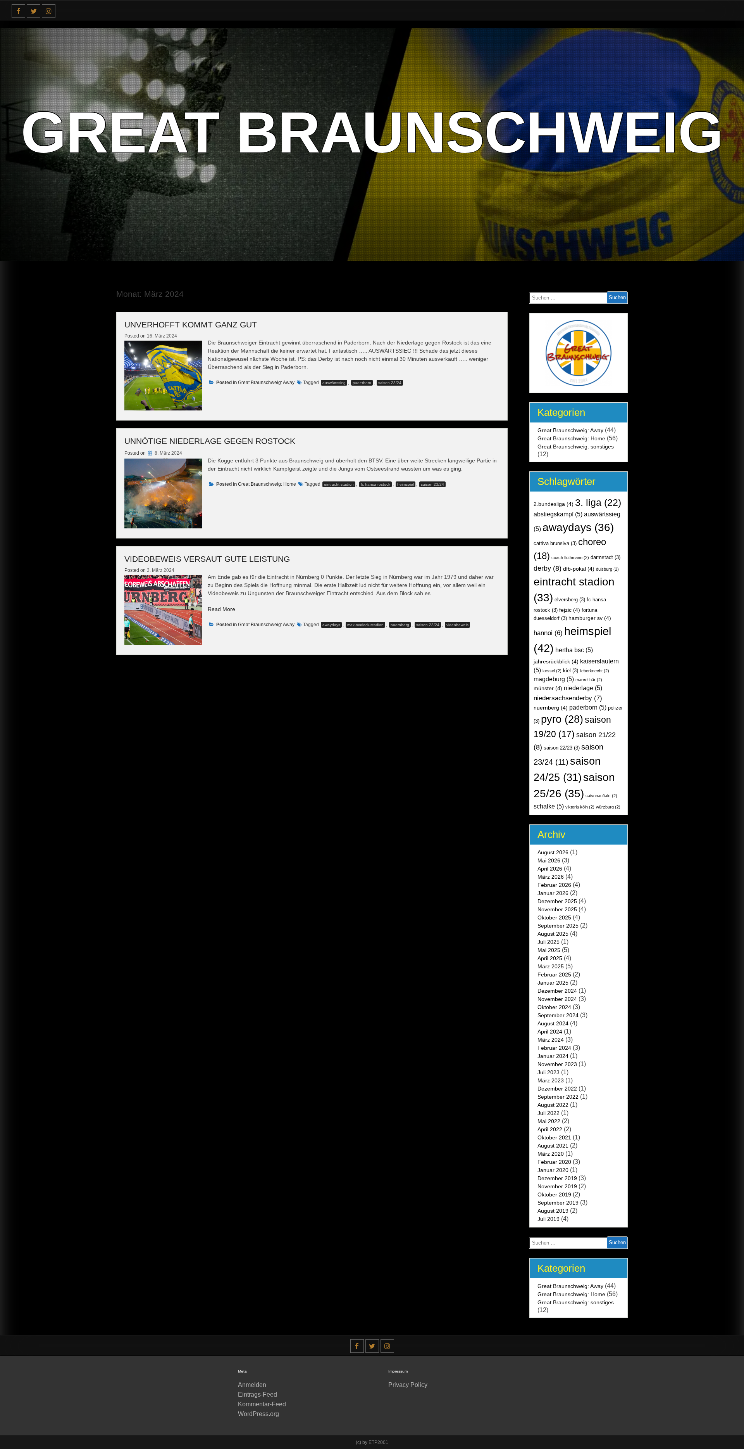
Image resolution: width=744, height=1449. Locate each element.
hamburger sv (589, 618)
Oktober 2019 (554, 1194)
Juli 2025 (548, 942)
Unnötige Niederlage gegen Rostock (209, 440)
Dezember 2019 (557, 1178)
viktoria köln (579, 807)
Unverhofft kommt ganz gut (190, 324)
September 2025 (558, 926)
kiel (570, 670)
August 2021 (552, 1146)
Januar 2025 (552, 983)
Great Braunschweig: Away (266, 382)
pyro (562, 719)
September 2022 (558, 1097)
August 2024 (552, 1023)
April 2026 (549, 869)
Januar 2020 (552, 1170)
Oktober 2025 (554, 917)
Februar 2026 (554, 885)
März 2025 (550, 966)
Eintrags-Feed (257, 1394)
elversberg (570, 599)
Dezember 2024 (557, 991)
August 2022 (552, 1105)
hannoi (548, 633)
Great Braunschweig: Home (267, 484)
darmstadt (605, 557)
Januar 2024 (552, 1056)
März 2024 (550, 1040)
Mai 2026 (548, 860)
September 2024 (558, 1015)
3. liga (598, 502)
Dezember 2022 (557, 1088)
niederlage (583, 688)
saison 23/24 (389, 383)
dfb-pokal (578, 569)
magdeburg (554, 679)
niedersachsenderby (568, 698)
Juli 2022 (548, 1113)
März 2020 (550, 1154)
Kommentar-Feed (262, 1404)
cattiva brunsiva (555, 543)
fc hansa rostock (375, 484)
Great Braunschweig (372, 132)
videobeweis (457, 625)
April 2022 (549, 1129)
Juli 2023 (548, 1072)
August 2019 (552, 1211)
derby (547, 568)
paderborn (362, 383)
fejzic (569, 610)
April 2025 (549, 958)
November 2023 (557, 1064)
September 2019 (558, 1203)
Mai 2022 (548, 1121)
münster (548, 688)
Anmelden (252, 1384)
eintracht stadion (339, 484)
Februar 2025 (554, 974)
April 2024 (549, 1031)
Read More (221, 609)
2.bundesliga (554, 504)
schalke (549, 806)
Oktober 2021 (554, 1137)
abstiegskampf (558, 514)
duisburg (607, 569)
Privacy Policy (407, 1384)
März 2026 (550, 877)
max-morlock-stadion (365, 625)
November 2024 (557, 999)
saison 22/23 (562, 748)
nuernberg (400, 625)
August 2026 (552, 852)
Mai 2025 (548, 950)
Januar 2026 (552, 893)
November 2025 (557, 909)
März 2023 (550, 1080)
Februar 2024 (554, 1048)
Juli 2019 (548, 1219)
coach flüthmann (570, 557)
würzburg (608, 807)
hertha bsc (574, 650)
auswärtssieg (334, 383)
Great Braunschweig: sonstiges (575, 446)
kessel (551, 670)
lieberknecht (594, 670)
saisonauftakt (601, 795)
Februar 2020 (554, 1162)
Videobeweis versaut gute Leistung (207, 558)
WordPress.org (258, 1414)
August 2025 (552, 934)
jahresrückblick (556, 661)
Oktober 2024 (554, 1007)
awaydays (331, 625)
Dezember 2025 (557, 901)
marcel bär (588, 679)
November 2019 (557, 1186)
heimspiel (405, 484)
